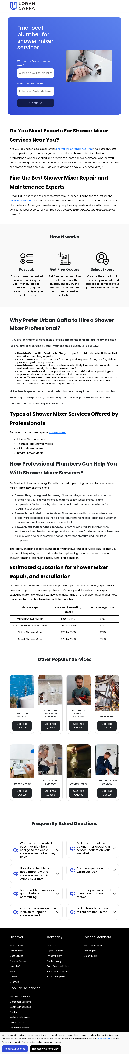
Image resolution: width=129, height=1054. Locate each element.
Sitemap (14, 981)
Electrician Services (20, 1006)
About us (51, 945)
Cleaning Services (19, 1027)
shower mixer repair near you (74, 149)
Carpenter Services (20, 1001)
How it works (16, 945)
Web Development (20, 1017)
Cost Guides (16, 955)
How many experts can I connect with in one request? (90, 893)
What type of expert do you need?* (33, 63)
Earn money (16, 950)
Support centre (55, 950)
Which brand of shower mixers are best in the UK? (89, 911)
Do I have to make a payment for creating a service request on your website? (90, 848)
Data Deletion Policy (58, 966)
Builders (14, 1012)
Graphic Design (18, 1022)
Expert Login (90, 955)
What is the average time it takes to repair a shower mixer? (34, 911)
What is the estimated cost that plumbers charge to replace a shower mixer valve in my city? (34, 850)
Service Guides (18, 961)
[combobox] (35, 73)
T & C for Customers (58, 971)
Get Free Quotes (22, 725)
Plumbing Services (20, 996)
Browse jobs (90, 950)
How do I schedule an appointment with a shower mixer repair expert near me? (31, 873)
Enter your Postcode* (30, 83)
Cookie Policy (103, 1038)
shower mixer (57, 432)
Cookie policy (54, 961)
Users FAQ (15, 966)
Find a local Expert (94, 945)
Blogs (12, 971)
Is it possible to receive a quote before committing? (34, 893)
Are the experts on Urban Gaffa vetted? (91, 870)
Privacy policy (54, 955)
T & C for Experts (56, 976)
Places (13, 976)
